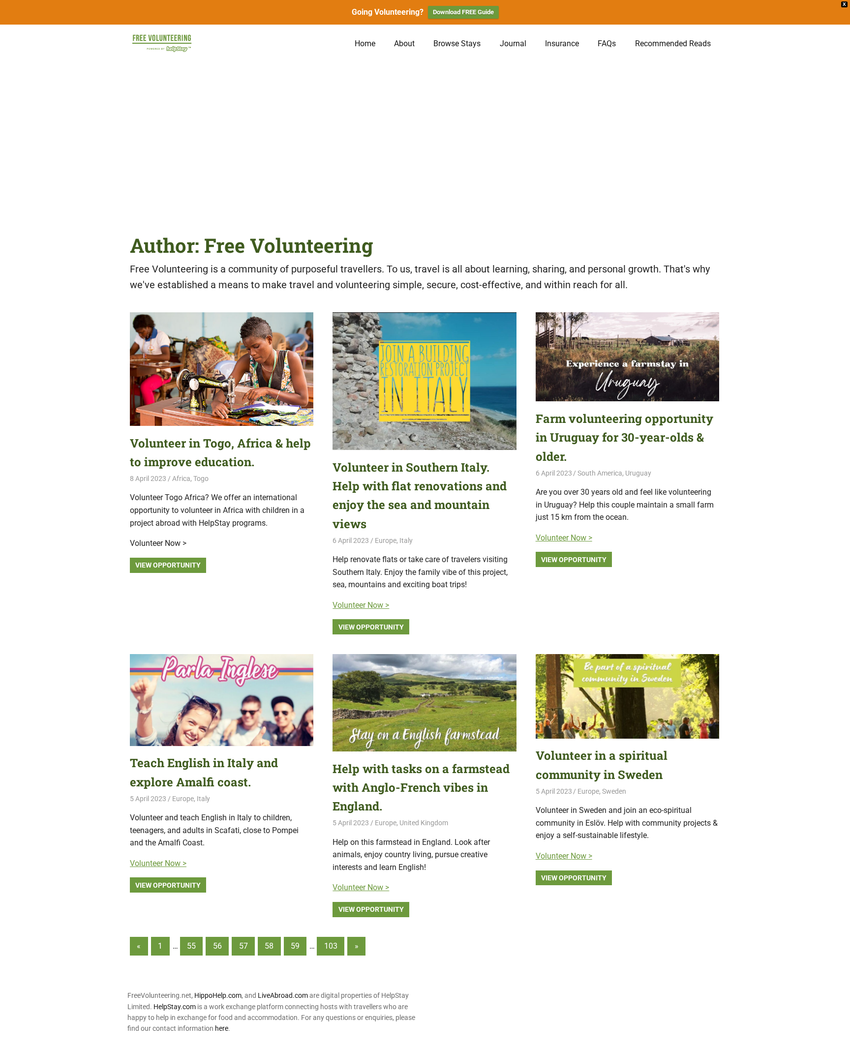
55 (191, 946)
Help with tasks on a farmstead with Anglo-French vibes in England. (421, 787)
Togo (201, 478)
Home (365, 43)
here (221, 1028)
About (404, 43)
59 (295, 946)
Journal (513, 43)
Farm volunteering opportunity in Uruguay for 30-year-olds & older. (624, 437)
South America (599, 473)
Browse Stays (457, 43)
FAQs (607, 43)
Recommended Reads (673, 43)
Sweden (614, 791)
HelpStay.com (174, 1007)
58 (269, 946)
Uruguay (638, 473)
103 (330, 946)
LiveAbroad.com (283, 995)
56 (217, 946)
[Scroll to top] (835, 1033)
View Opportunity (168, 565)
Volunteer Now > (361, 605)
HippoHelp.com (218, 995)
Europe (385, 540)
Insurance (562, 43)
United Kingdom (423, 823)
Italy (406, 540)
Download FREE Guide (463, 12)
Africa (181, 478)
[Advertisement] (425, 136)
